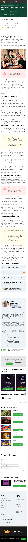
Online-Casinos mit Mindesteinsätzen (9, 463)
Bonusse (3, 512)
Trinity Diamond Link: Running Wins (19, 426)
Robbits (14, 440)
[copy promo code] (24, 386)
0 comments (5, 14)
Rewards (3, 516)
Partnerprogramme (5, 522)
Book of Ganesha (16, 432)
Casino (2, 105)
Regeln (2, 514)
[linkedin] (10, 307)
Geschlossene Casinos (6, 502)
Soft (17, 502)
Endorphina (15, 434)
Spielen (8, 389)
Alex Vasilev (8, 350)
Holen (19, 486)
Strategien (18, 504)
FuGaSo (14, 427)
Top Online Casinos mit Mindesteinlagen (10, 465)
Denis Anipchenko (13, 11)
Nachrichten (18, 506)
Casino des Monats (20, 499)
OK (23, 539)
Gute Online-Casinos (5, 461)
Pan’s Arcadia (15, 410)
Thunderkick (15, 411)
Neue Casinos (4, 498)
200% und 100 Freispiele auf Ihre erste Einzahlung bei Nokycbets (19, 481)
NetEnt (14, 419)
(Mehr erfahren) (4, 539)
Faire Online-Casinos (6, 468)
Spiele (2, 507)
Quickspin (14, 441)
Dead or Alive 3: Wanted (17, 417)
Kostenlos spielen (18, 414)
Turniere (3, 509)
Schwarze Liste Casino (6, 500)
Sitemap (17, 508)
